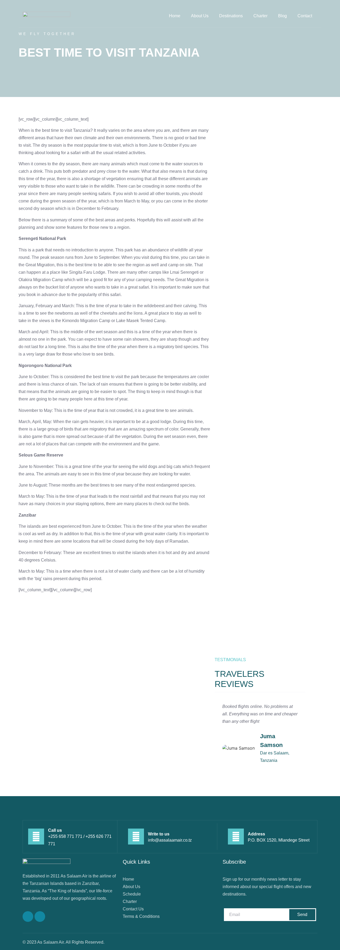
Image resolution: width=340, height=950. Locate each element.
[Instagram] (40, 916)
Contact (305, 16)
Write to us (158, 834)
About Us (200, 16)
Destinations (231, 16)
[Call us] (36, 837)
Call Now (27, 681)
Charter (260, 16)
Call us (55, 830)
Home (174, 16)
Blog (282, 16)
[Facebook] (28, 916)
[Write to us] (136, 837)
